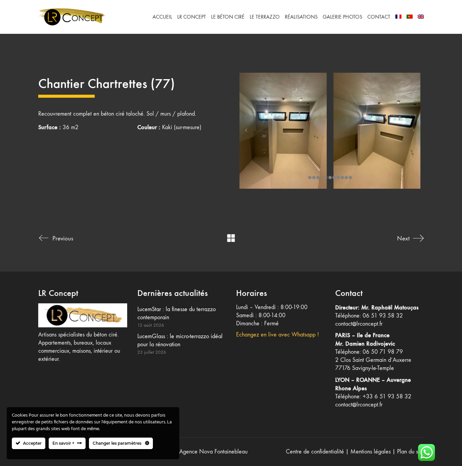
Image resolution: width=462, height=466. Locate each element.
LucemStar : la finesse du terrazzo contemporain (176, 313)
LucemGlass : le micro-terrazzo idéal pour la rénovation (180, 340)
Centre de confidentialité (315, 451)
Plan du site (410, 451)
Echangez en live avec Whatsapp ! (277, 334)
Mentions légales (370, 451)
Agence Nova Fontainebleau (213, 451)
